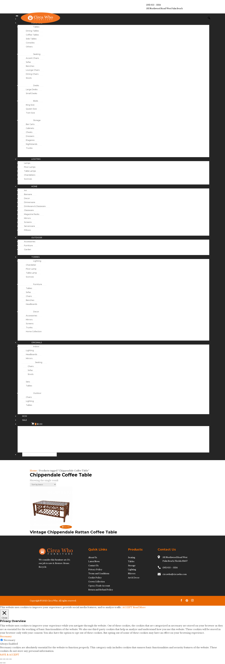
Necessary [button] (6, 636)
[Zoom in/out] (1, 659)
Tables (131, 561)
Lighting (132, 569)
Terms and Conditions (98, 573)
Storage (131, 565)
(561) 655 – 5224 (170, 567)
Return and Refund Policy (100, 590)
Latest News (94, 561)
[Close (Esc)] (10, 659)
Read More (139, 607)
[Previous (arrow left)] (1, 662)
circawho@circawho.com (175, 574)
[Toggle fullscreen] (4, 659)
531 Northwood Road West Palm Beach (164, 8)
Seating (131, 557)
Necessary (9, 640)
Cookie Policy (95, 577)
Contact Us (93, 565)
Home (33, 470)
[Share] (7, 659)
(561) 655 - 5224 (153, 5)
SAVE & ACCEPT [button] (9, 654)
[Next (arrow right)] (4, 662)
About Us (92, 557)
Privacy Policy (95, 569)
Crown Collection (96, 581)
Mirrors (131, 573)
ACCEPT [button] (127, 607)
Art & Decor (133, 577)
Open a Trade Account (99, 586)
